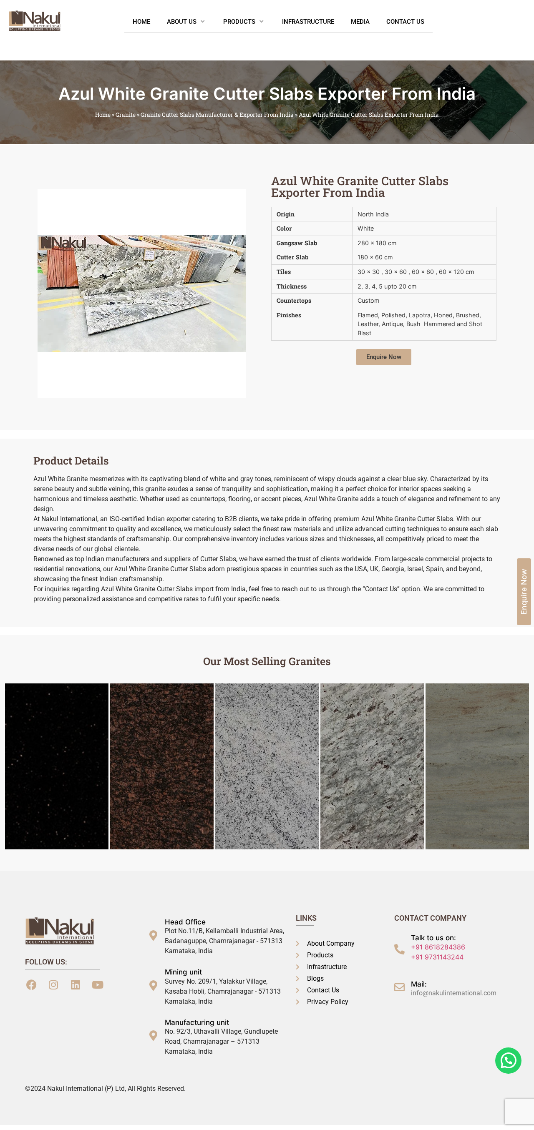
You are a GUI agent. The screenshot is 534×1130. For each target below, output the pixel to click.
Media (360, 21)
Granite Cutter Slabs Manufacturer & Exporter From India (217, 114)
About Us (181, 21)
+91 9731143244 (437, 957)
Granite (126, 114)
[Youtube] (97, 984)
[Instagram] (53, 984)
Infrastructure (308, 21)
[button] (383, 357)
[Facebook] (31, 984)
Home (141, 21)
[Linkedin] (75, 984)
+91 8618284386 (438, 947)
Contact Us (405, 21)
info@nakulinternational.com (453, 993)
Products (239, 21)
